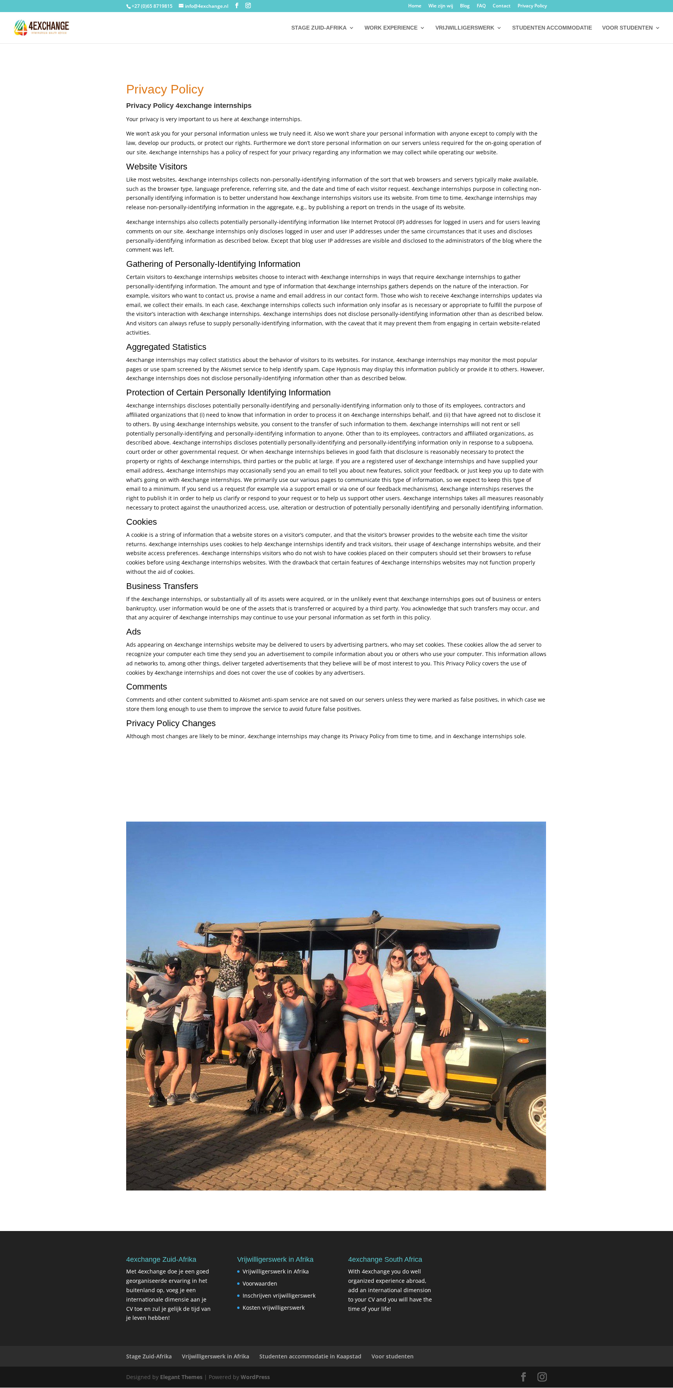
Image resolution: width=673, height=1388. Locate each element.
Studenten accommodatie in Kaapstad (310, 1356)
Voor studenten (393, 1356)
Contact (502, 6)
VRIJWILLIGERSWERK (464, 28)
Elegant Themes (181, 1377)
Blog (465, 6)
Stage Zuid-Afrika (149, 1356)
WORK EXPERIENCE (391, 28)
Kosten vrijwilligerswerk (274, 1307)
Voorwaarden (260, 1283)
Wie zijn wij (440, 6)
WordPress (255, 1377)
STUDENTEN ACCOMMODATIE (552, 28)
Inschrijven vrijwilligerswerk (279, 1295)
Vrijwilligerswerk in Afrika (276, 1271)
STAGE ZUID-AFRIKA (319, 28)
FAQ (481, 6)
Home (414, 6)
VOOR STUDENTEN (627, 28)
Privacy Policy (532, 6)
